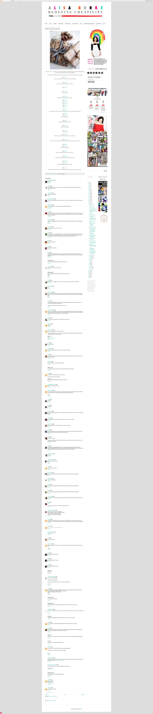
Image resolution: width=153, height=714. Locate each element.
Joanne (49, 399)
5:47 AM (49, 314)
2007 (89, 274)
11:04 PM (49, 243)
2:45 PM (49, 450)
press (104, 23)
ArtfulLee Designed (51, 459)
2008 (89, 273)
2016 (89, 196)
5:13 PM (49, 643)
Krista (49, 342)
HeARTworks (50, 204)
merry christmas (91, 214)
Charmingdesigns (50, 180)
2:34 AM (49, 654)
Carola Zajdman (50, 609)
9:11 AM (49, 381)
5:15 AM (49, 297)
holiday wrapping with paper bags (92, 229)
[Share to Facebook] (63, 173)
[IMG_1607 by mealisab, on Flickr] (64, 109)
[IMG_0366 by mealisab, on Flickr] (64, 156)
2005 (89, 277)
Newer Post (47, 694)
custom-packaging (51, 683)
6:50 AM (49, 339)
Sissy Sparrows (50, 219)
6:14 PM (49, 487)
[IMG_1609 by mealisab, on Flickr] (64, 113)
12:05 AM (49, 263)
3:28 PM (49, 456)
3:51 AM (49, 600)
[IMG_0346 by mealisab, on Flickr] (64, 115)
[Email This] (59, 173)
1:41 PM (49, 414)
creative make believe (92, 208)
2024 (89, 185)
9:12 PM (49, 195)
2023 (89, 186)
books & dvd (60, 23)
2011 (89, 203)
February (90, 267)
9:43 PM (49, 201)
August (90, 259)
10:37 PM (49, 237)
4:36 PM (49, 481)
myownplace (50, 478)
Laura (49, 252)
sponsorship (98, 23)
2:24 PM (49, 433)
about (50, 23)
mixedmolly (49, 361)
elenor (49, 588)
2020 (89, 190)
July (89, 260)
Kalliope (49, 628)
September (91, 257)
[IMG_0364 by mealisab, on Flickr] (64, 139)
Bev (48, 641)
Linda (48, 502)
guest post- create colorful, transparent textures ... (92, 224)
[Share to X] (62, 173)
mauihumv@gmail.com (51, 384)
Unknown (49, 687)
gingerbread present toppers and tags (92, 218)
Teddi (48, 354)
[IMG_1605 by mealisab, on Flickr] (64, 87)
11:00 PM (49, 637)
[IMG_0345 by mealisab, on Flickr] (64, 91)
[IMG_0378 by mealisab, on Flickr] (64, 101)
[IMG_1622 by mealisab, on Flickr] (64, 120)
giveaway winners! (92, 221)
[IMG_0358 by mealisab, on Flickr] (64, 146)
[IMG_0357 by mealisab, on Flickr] (64, 151)
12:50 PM (49, 573)
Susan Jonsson (50, 390)
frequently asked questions (89, 23)
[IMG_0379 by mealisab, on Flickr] (64, 103)
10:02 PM (49, 208)
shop (81, 23)
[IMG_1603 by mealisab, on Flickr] (64, 82)
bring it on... (91, 205)
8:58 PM (49, 189)
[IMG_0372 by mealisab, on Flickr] (64, 96)
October (90, 256)
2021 (89, 189)
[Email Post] (57, 173)
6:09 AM (49, 326)
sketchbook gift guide (92, 227)
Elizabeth (49, 418)
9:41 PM (49, 661)
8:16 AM (49, 364)
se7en (49, 232)
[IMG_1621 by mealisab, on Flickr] (64, 167)
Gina (48, 240)
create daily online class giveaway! (92, 231)
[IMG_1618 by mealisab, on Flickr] (64, 162)
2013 (89, 200)
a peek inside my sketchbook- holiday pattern (92, 249)
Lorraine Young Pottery (51, 576)
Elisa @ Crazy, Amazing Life (52, 664)
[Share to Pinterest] (64, 173)
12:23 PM (49, 561)
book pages (52, 71)
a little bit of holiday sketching (92, 216)
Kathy (48, 466)
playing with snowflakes (91, 233)
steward (49, 679)
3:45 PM (49, 469)
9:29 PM (49, 690)
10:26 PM (49, 522)
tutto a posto (50, 472)
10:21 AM (49, 684)
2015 (89, 197)
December (91, 204)
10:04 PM (49, 216)
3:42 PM (49, 463)
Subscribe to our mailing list (94, 77)
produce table (50, 675)
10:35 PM (49, 229)
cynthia (49, 622)
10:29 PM (49, 528)
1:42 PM (49, 420)
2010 (89, 270)
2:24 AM (49, 594)
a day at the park (92, 207)
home (46, 23)
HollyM (49, 280)
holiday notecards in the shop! (92, 239)
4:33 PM (49, 475)
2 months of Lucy (92, 220)
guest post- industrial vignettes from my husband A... (92, 211)
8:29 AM (49, 370)
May (90, 263)
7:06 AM (49, 534)
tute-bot (49, 186)
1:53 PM (49, 426)
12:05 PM (49, 631)
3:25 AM (49, 269)
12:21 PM (49, 555)
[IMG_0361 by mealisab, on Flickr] (64, 125)
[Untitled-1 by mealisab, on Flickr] (64, 77)
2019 (89, 192)
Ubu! (48, 445)
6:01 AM (49, 320)
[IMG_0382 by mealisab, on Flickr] (65, 69)
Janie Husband (50, 286)
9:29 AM (49, 549)
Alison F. (49, 484)
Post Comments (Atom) (53, 696)
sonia (48, 552)
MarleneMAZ (50, 348)
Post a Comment (49, 692)
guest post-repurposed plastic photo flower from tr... (92, 245)
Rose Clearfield (50, 496)
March (90, 266)
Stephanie (49, 323)
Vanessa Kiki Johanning (51, 510)
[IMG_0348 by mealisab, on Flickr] (64, 130)
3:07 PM (49, 585)
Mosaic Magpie (50, 292)
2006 (89, 276)
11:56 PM (49, 257)
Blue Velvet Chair (50, 453)
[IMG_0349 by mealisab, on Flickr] (64, 134)
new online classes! (92, 240)
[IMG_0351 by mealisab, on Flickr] (64, 144)
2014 (89, 199)
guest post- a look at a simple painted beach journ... (92, 252)
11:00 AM (49, 387)
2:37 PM (49, 442)
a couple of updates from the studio (92, 242)
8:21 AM (49, 540)
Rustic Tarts (50, 226)
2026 (89, 182)
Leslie (48, 436)
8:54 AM (49, 676)
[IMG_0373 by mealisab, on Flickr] (64, 100)
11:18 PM (49, 249)
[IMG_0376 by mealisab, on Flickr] (64, 105)
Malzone (49, 519)
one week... (91, 213)
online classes (67, 23)
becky (48, 211)
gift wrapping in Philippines (59, 660)
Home (65, 694)
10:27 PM (49, 223)
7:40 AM (49, 351)
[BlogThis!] (60, 173)
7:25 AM (49, 345)
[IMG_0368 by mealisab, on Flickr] (64, 161)
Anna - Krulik (50, 266)
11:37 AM (49, 669)
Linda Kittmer (50, 411)
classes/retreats (75, 23)
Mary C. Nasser (50, 329)
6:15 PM (49, 493)
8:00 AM (49, 358)
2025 (89, 183)
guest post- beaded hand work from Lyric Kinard (92, 236)
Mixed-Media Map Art (51, 338)
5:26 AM (49, 306)
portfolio (55, 23)
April (90, 264)
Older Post (82, 694)
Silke (48, 246)
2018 (89, 193)
